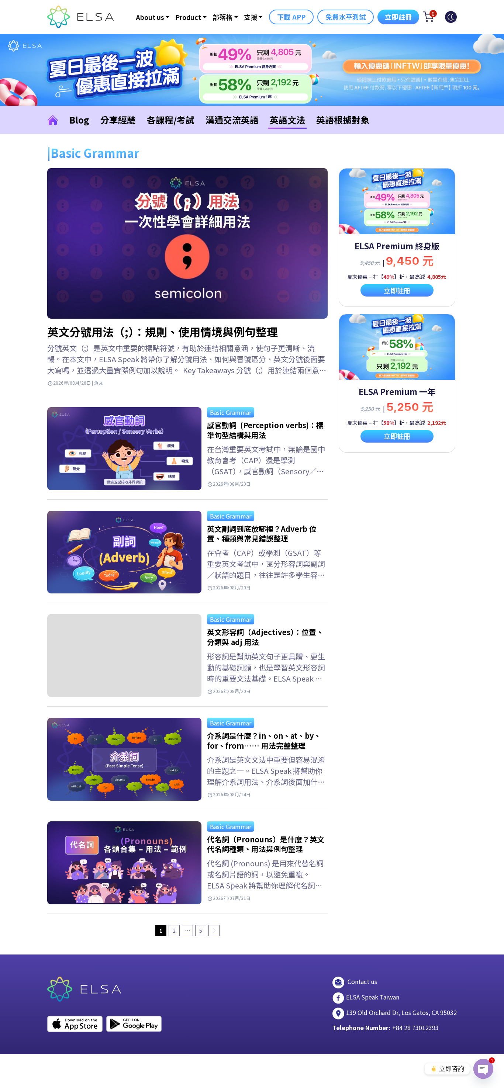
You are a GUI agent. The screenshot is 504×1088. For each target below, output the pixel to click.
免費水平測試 (345, 16)
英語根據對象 (342, 119)
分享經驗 (118, 119)
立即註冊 (398, 16)
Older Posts (214, 930)
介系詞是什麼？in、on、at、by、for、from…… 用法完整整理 (264, 740)
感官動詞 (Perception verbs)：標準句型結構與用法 (265, 430)
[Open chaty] (483, 1069)
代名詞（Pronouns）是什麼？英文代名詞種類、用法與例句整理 (265, 844)
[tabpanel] (397, 237)
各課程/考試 (170, 119)
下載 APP (291, 16)
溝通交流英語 (232, 119)
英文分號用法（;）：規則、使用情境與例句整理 (162, 331)
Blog (79, 119)
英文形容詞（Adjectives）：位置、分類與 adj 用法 (265, 637)
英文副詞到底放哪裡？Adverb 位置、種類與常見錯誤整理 (262, 533)
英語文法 (287, 119)
